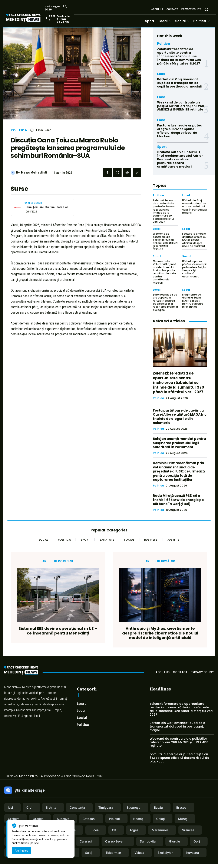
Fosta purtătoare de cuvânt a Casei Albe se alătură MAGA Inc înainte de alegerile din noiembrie (180, 416)
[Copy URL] (137, 172)
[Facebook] (107, 172)
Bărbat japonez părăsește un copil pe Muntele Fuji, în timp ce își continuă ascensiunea (194, 268)
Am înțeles (21, 850)
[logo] (29, 18)
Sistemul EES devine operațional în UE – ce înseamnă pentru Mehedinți (58, 630)
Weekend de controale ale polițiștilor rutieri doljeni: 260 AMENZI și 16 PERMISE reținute (180, 106)
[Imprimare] (127, 172)
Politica (19, 130)
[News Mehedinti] (13, 173)
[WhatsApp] (117, 172)
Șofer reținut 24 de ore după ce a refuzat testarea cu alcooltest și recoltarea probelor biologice (165, 302)
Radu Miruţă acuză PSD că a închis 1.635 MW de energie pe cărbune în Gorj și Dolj (178, 499)
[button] (206, 9)
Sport (162, 146)
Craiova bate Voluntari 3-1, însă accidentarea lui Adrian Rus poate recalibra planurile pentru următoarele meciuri (180, 159)
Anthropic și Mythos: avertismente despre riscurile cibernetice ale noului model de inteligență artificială (160, 633)
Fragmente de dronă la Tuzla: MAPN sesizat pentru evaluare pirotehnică (192, 301)
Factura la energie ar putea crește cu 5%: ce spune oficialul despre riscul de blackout (179, 130)
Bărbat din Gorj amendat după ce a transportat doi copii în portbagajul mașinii (179, 83)
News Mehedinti (34, 172)
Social (186, 256)
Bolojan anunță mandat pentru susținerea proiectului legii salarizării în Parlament (179, 442)
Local (161, 73)
